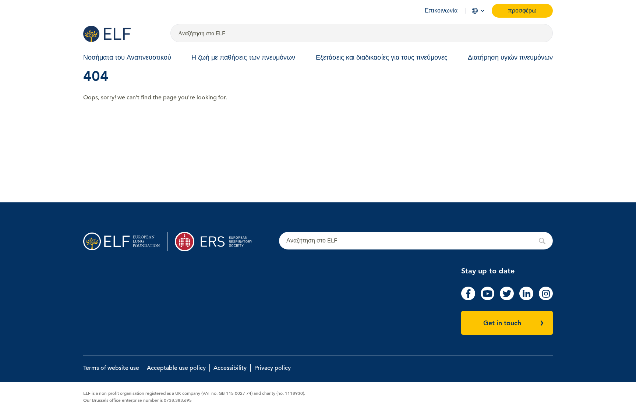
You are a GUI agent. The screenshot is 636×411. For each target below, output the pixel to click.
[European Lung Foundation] (122, 34)
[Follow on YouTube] (488, 298)
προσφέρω (522, 10)
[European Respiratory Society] (217, 241)
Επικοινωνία (441, 11)
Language (475, 11)
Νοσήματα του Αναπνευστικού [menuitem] (127, 57)
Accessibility (230, 368)
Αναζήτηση (416, 241)
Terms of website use (111, 368)
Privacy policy (272, 368)
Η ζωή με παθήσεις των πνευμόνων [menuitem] (243, 57)
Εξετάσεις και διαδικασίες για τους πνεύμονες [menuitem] (382, 57)
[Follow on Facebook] (468, 298)
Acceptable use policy (176, 368)
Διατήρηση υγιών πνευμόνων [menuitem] (510, 57)
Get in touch (502, 323)
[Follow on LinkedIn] (526, 298)
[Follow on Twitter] (507, 298)
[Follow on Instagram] (546, 298)
